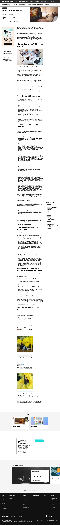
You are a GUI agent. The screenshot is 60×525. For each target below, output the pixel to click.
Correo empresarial (53, 502)
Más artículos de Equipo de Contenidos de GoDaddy (24, 452)
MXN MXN (20, 516)
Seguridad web (53, 507)
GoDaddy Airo (22, 301)
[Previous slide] (44, 465)
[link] (7, 21)
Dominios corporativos (25, 501)
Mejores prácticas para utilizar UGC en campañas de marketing (7, 60)
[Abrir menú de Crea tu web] (17, 4)
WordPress (52, 504)
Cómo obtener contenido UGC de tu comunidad (7, 57)
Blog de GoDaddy (4, 503)
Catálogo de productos (26, 507)
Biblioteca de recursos (6, 4)
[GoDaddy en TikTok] (52, 516)
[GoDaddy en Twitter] (54, 516)
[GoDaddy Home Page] (6, 516)
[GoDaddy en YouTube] (57, 516)
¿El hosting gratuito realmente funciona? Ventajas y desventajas (39, 476)
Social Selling (47, 4)
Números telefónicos (53, 510)
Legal (3, 505)
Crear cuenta (45, 502)
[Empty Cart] (56, 1)
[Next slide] (47, 465)
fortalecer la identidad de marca (34, 115)
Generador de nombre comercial (27, 502)
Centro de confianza (4, 508)
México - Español (13, 516)
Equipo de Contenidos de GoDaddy (10, 17)
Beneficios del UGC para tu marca (7, 53)
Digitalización (49, 228)
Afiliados (34, 501)
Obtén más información (36, 480)
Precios (42, 1)
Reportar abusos (11, 498)
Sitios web (52, 501)
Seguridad (29, 4)
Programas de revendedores (36, 499)
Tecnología (34, 4)
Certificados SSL (37, 1)
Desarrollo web (35, 471)
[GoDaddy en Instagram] (49, 516)
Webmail (24, 504)
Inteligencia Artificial (40, 4)
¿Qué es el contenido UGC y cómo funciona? (7, 51)
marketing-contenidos (37, 440)
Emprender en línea (22, 4)
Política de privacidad (51, 520)
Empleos (3, 499)
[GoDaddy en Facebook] (47, 516)
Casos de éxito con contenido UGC (7, 61)
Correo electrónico (22, 1)
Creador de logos (53, 509)
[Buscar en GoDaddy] (57, 5)
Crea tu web (15, 4)
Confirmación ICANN (25, 499)
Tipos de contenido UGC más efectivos (7, 55)
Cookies (57, 520)
